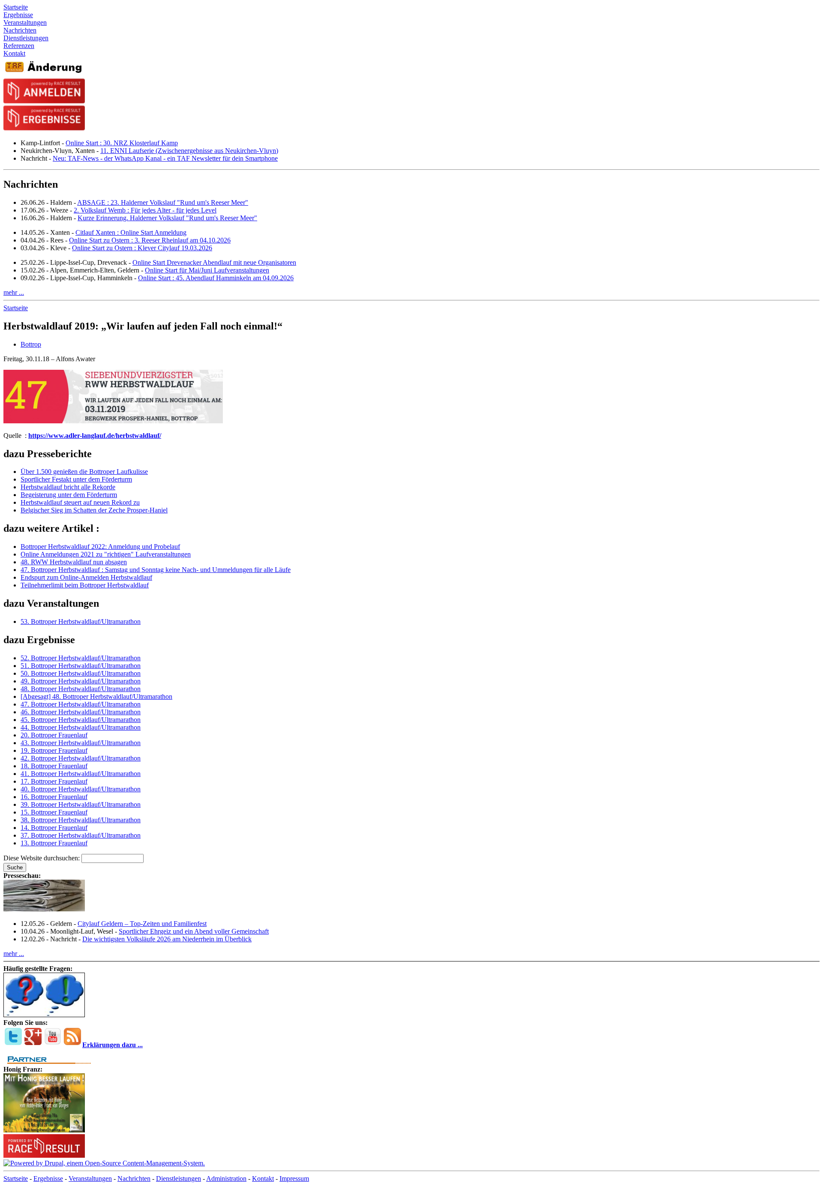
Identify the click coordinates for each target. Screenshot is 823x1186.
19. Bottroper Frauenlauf (54, 750)
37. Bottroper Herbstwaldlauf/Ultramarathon (81, 835)
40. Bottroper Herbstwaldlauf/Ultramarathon (81, 789)
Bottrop (31, 344)
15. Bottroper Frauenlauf (54, 812)
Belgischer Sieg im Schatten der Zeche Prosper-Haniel (94, 510)
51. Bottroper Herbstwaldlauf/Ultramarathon (81, 665)
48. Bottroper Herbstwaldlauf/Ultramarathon (81, 688)
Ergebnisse (48, 1178)
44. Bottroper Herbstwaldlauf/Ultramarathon (81, 727)
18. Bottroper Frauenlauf (54, 766)
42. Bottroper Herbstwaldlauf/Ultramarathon (81, 758)
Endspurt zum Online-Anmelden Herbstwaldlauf (86, 577)
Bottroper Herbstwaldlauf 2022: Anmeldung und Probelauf (100, 546)
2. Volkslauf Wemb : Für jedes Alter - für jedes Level (145, 210)
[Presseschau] (44, 909)
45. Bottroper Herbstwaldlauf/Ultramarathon (81, 719)
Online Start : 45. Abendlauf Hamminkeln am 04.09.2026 (216, 278)
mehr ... (13, 292)
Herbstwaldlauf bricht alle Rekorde (68, 487)
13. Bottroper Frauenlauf (54, 843)
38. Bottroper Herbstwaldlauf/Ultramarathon (81, 820)
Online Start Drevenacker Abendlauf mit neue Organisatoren (214, 262)
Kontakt (263, 1178)
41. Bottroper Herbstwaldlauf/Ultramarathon (81, 773)
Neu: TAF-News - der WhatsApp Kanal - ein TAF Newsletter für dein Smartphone (165, 158)
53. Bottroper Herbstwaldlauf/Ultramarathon (81, 621)
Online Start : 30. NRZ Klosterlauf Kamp (122, 143)
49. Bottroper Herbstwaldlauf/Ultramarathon (81, 681)
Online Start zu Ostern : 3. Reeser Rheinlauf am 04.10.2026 (150, 240)
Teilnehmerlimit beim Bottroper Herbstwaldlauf (85, 585)
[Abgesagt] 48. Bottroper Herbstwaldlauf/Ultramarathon (96, 696)
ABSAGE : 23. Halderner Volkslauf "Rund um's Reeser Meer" (162, 202)
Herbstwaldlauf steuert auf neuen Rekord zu (80, 502)
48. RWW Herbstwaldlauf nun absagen (74, 562)
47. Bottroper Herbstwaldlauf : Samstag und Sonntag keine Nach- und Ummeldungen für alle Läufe (156, 569)
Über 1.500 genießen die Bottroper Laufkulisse (84, 471)
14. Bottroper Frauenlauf (54, 827)
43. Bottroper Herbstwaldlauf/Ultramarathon (81, 742)
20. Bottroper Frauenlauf (54, 735)
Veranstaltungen (90, 1178)
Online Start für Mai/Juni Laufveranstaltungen (207, 270)
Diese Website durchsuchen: (42, 858)
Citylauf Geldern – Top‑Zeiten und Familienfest (142, 923)
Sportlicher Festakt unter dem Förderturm (76, 479)
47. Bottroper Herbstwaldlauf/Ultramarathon (81, 704)
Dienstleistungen (178, 1178)
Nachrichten (133, 1178)
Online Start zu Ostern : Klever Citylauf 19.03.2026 (142, 248)
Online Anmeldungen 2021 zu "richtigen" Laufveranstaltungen (106, 554)
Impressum (294, 1178)
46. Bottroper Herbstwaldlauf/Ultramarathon (81, 712)
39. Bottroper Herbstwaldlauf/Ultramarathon (81, 804)
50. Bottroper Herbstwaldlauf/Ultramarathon (81, 673)
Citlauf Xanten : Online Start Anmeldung (130, 232)
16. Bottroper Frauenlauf (54, 796)
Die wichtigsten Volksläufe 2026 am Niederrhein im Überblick (167, 939)
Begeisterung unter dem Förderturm (69, 494)
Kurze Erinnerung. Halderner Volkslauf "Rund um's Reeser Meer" (167, 218)
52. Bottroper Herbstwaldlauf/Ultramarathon (81, 658)
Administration (226, 1178)
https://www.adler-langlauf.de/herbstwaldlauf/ (94, 435)
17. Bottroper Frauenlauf (54, 781)
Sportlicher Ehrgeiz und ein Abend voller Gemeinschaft (194, 931)
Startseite (15, 307)
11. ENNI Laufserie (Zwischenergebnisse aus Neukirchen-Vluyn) (189, 150)
